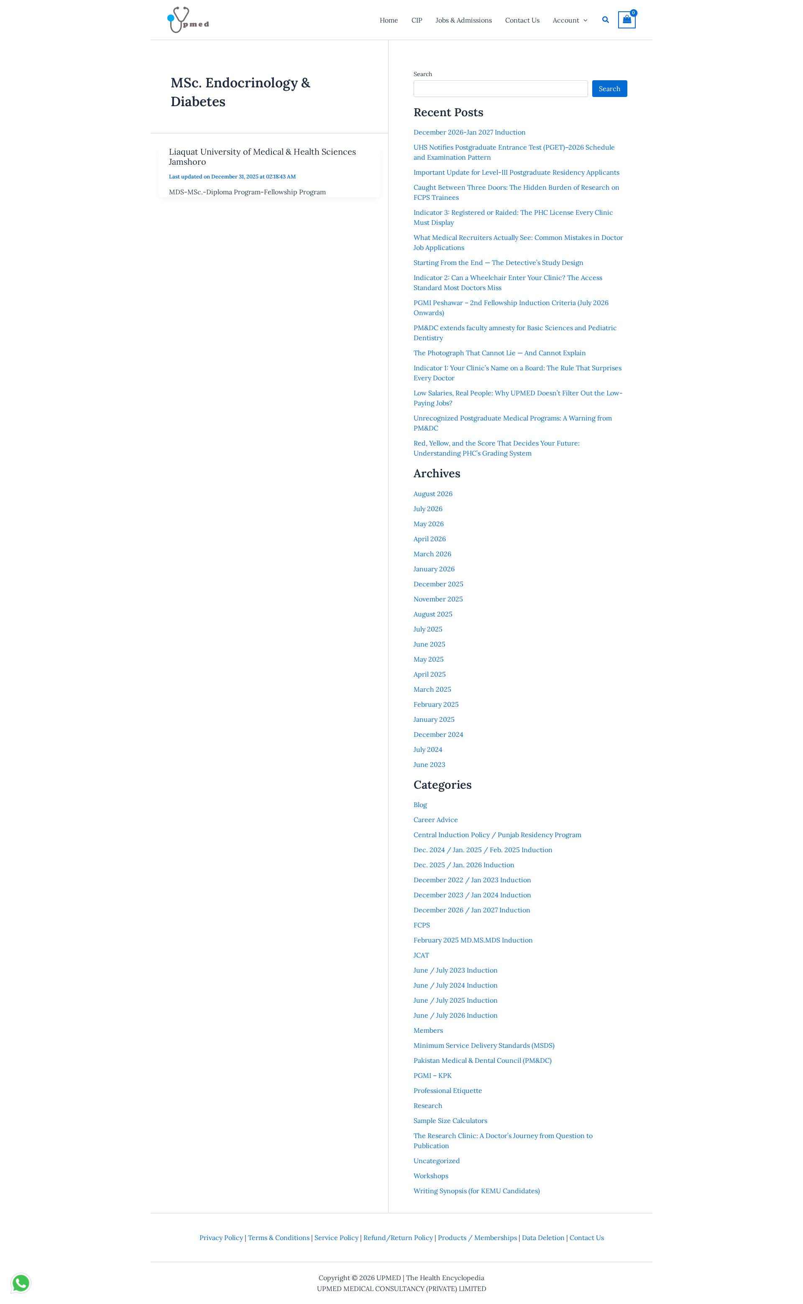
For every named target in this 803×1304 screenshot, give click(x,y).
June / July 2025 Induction (456, 1000)
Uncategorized (437, 1160)
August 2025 (433, 614)
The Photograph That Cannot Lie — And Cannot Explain (500, 353)
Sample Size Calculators (450, 1120)
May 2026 (429, 524)
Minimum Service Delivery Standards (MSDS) (484, 1045)
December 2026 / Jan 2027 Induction (472, 910)
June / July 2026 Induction (456, 1015)
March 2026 (432, 554)
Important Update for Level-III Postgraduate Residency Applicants (516, 172)
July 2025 (428, 629)
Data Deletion (543, 1237)
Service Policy (336, 1237)
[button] (583, 20)
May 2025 (429, 659)
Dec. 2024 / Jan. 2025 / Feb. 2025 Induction (483, 850)
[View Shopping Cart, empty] (627, 19)
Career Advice (436, 819)
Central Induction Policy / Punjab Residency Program (497, 834)
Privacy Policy (221, 1237)
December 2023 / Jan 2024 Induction (472, 895)
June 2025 (429, 644)
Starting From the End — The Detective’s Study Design (498, 262)
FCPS (422, 925)
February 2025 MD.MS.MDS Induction (473, 940)
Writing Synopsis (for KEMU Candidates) (477, 1191)
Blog (420, 804)
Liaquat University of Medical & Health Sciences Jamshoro (262, 156)
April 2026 (430, 539)
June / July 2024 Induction (456, 985)
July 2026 (428, 508)
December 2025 (438, 584)
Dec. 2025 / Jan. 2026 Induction (464, 865)
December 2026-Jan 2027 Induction (470, 132)
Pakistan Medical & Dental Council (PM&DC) (483, 1060)
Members (428, 1030)
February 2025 (436, 704)
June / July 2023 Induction (456, 970)
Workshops (431, 1176)
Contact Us (587, 1237)
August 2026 (433, 493)
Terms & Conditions (278, 1237)
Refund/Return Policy (398, 1237)
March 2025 (432, 689)
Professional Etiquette (448, 1090)
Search (423, 74)
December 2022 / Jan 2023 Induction (472, 880)
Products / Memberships (477, 1237)
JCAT (421, 955)
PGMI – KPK (433, 1075)
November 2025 (438, 599)
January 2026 (434, 569)
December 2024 (438, 734)
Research (428, 1105)
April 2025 (430, 674)
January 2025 (434, 719)
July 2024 (428, 749)
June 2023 (429, 764)
